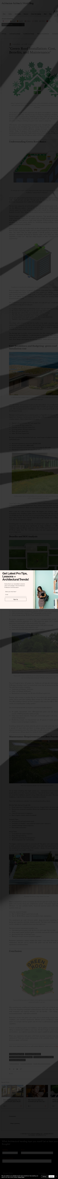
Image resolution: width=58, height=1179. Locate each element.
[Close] (56, 1176)
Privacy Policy (21, 1177)
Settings (44, 1176)
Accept (51, 1176)
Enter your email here (10, 591)
